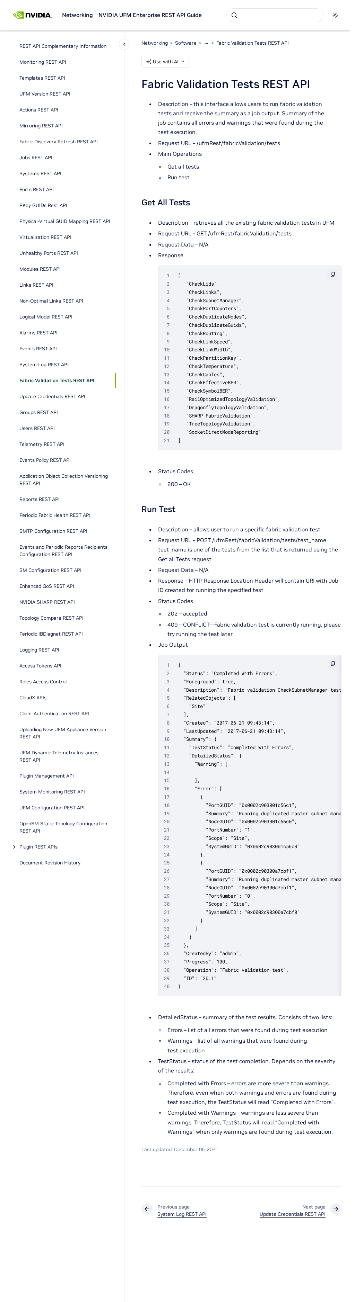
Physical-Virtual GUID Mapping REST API (64, 221)
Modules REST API (40, 269)
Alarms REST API (38, 333)
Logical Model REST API (45, 317)
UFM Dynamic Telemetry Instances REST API (58, 756)
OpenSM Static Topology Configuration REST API (63, 827)
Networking (77, 14)
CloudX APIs (32, 697)
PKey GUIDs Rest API (43, 205)
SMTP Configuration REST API (53, 531)
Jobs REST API (35, 157)
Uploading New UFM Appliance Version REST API (62, 733)
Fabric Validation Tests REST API (56, 380)
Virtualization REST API (45, 237)
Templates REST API (42, 78)
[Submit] (234, 15)
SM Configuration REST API (50, 570)
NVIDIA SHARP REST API (47, 602)
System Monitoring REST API (52, 792)
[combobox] (275, 15)
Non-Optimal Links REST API (51, 301)
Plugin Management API (46, 776)
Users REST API (37, 428)
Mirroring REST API (41, 126)
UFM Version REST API (44, 94)
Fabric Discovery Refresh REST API (58, 141)
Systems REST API (40, 173)
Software (186, 43)
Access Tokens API (40, 666)
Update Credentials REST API (52, 396)
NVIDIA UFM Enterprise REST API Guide (150, 14)
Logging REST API (39, 650)
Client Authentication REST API (54, 713)
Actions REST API (38, 110)
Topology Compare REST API (51, 618)
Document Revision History (49, 863)
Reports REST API (39, 499)
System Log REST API (44, 364)
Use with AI (166, 62)
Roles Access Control (43, 682)
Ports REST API (36, 189)
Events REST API (38, 348)
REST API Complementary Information (62, 46)
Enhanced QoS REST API (46, 586)
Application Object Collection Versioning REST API (63, 479)
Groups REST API (38, 412)
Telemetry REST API (41, 444)
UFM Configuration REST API (52, 808)
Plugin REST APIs (38, 847)
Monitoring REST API (42, 62)
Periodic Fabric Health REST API (54, 515)
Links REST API (36, 285)
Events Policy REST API (45, 460)
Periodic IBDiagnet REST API (51, 634)
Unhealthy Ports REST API (48, 253)
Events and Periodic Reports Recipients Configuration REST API (63, 550)
